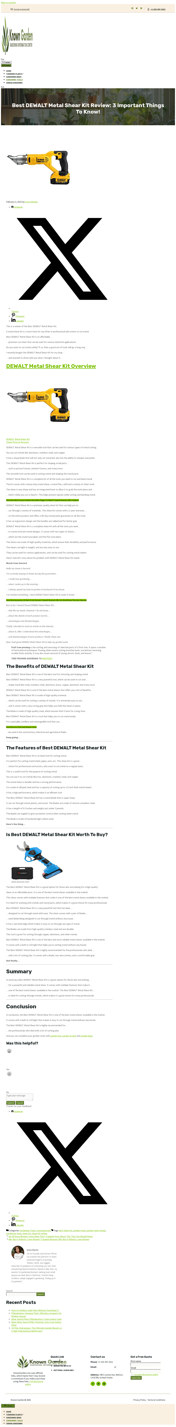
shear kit (27, 1233)
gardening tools (14, 1233)
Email (133, 1367)
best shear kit (65, 1230)
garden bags (87, 1035)
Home (8, 71)
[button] (2, 60)
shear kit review (39, 1233)
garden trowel (69, 1035)
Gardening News (13, 77)
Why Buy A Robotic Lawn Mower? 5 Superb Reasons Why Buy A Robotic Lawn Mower (49, 1239)
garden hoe (55, 1035)
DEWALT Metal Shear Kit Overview (51, 366)
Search (9, 1290)
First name (136, 1361)
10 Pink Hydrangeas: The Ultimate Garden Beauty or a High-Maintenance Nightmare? (36, 1329)
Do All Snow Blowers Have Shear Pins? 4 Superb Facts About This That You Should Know (51, 1236)
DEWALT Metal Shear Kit (18, 439)
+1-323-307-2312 (157, 9)
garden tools (79, 1230)
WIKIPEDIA (47, 658)
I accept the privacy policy (146, 1374)
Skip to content (8, 2)
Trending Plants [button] (14, 74)
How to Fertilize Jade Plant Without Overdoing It (35, 1310)
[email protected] (105, 1367)
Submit (10, 1102)
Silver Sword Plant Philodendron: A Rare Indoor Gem (36, 1319)
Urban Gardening (14, 83)
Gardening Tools (14, 80)
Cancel (20, 1102)
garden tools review (96, 1230)
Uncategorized (43, 1230)
